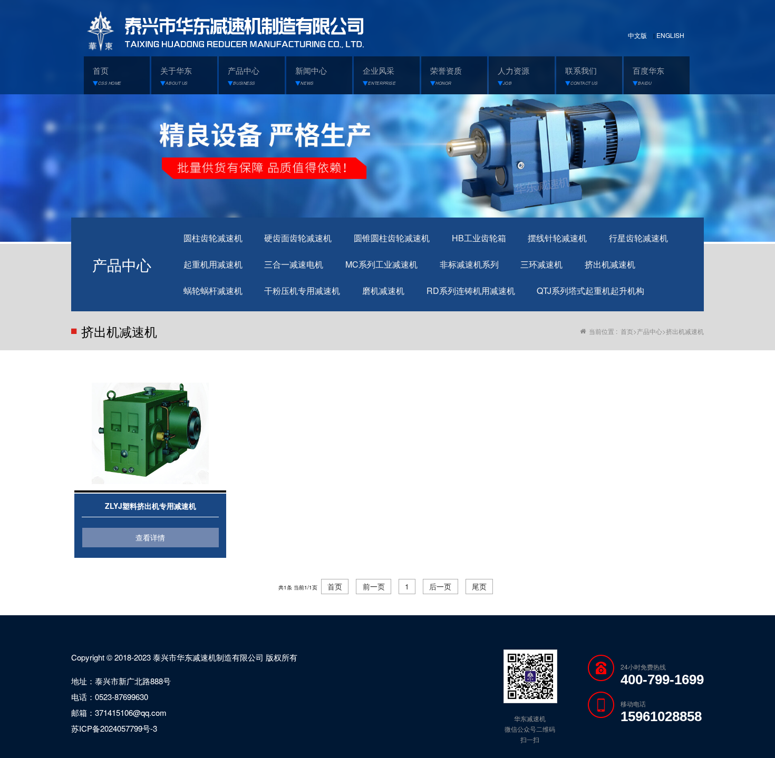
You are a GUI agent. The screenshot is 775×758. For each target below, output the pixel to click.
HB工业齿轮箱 (479, 238)
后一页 (440, 586)
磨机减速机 (383, 290)
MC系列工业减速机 (381, 264)
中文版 (637, 35)
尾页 (479, 586)
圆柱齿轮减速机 (213, 238)
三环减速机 (541, 264)
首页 (627, 331)
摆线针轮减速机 (557, 238)
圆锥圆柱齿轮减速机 (392, 238)
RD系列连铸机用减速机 (471, 290)
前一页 (374, 586)
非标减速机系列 (469, 264)
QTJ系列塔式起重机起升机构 (590, 290)
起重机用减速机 (213, 264)
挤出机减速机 (610, 264)
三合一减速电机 (293, 264)
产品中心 (649, 331)
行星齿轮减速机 (638, 238)
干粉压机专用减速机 (302, 290)
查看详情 (150, 537)
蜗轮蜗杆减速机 (213, 290)
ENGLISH (670, 35)
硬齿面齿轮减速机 (298, 238)
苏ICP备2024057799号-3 (114, 728)
